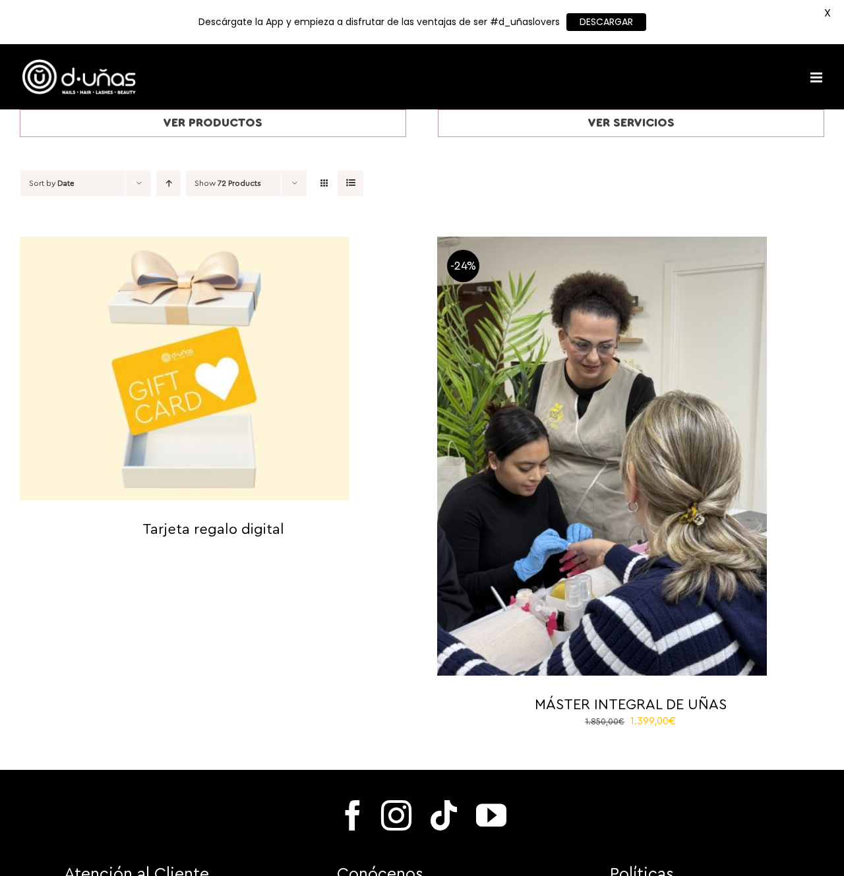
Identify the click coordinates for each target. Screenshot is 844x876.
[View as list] (350, 183)
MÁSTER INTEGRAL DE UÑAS (631, 704)
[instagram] (396, 815)
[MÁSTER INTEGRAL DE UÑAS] (602, 244)
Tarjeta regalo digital (213, 529)
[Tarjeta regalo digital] (184, 244)
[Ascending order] (168, 183)
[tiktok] (444, 815)
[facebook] (353, 815)
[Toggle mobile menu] (817, 77)
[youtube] (491, 815)
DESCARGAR (606, 21)
